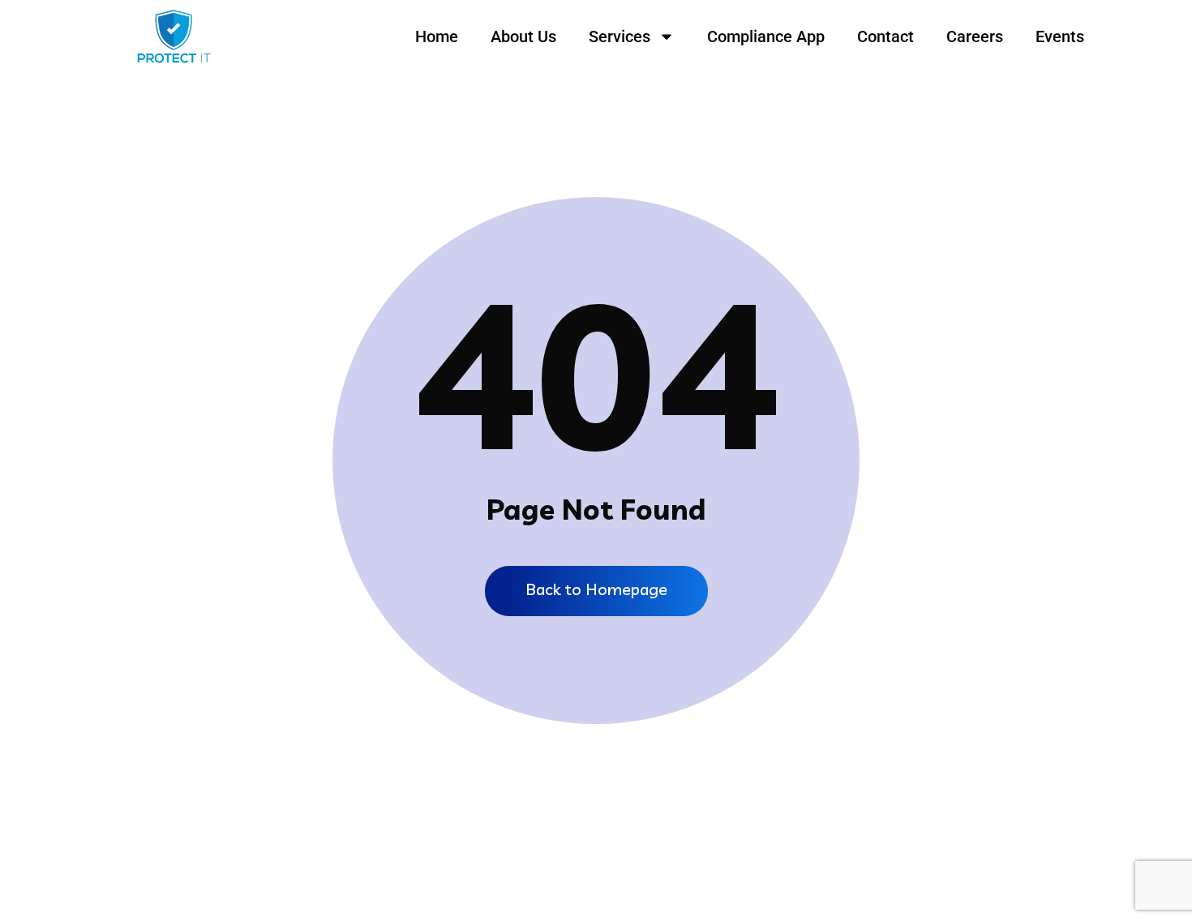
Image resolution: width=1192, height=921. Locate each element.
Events (1059, 36)
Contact (885, 36)
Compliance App (766, 36)
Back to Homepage (596, 589)
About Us (523, 36)
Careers (974, 36)
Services (619, 36)
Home (436, 36)
